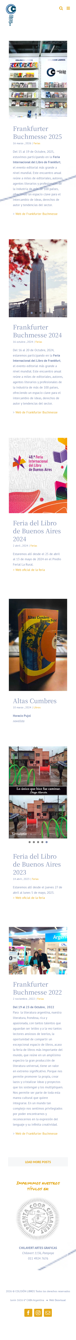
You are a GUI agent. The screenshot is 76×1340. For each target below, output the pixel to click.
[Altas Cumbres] (38, 645)
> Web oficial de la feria (29, 570)
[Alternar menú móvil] (68, 8)
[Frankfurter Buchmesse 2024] (38, 278)
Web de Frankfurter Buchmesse (36, 214)
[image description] (38, 1197)
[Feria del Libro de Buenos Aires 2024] (38, 475)
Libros (37, 707)
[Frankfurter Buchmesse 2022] (38, 950)
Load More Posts (38, 1162)
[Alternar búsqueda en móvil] (61, 8)
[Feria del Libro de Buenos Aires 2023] (38, 792)
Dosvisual (60, 1300)
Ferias (37, 143)
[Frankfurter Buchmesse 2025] (38, 80)
